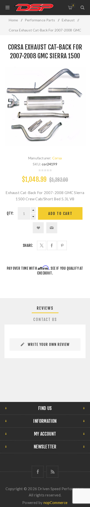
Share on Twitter (41, 245)
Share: (28, 245)
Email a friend (51, 227)
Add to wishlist (38, 227)
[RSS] (52, 472)
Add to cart (60, 213)
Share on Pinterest (62, 245)
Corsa (57, 158)
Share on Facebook (51, 245)
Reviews (45, 308)
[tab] (45, 308)
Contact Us (45, 319)
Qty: (10, 213)
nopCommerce (56, 502)
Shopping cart (73, 5)
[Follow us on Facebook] (38, 472)
